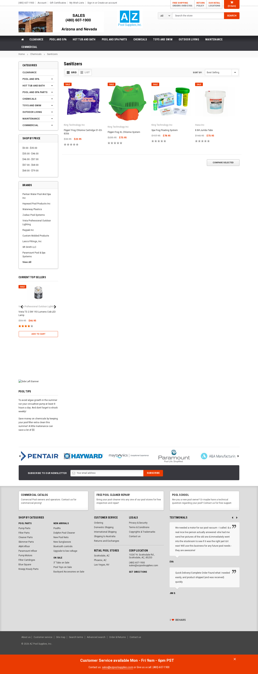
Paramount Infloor (28, 551)
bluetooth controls (63, 546)
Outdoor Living (189, 39)
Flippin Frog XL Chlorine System (124, 132)
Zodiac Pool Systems (33, 215)
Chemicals (140, 39)
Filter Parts (24, 532)
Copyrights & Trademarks (142, 532)
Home (22, 54)
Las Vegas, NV (101, 564)
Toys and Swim (162, 39)
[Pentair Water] (38, 456)
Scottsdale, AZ (102, 555)
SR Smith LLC (29, 247)
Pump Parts (24, 528)
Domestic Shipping (104, 527)
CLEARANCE (36, 39)
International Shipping (105, 532)
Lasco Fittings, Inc (32, 241)
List (87, 72)
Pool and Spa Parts (114, 39)
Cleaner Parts (26, 537)
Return (200, 4)
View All (26, 262)
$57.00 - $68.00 (30, 165)
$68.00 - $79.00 (30, 170)
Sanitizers (52, 54)
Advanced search (96, 637)
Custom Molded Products (35, 235)
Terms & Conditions (139, 527)
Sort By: (197, 72)
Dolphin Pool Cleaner (64, 532)
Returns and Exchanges (106, 541)
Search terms (76, 637)
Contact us (135, 536)
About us (26, 637)
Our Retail (214, 4)
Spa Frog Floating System (164, 130)
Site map (60, 637)
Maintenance (213, 39)
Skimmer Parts (26, 542)
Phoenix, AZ (100, 560)
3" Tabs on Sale (61, 562)
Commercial (29, 47)
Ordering (98, 522)
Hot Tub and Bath (84, 39)
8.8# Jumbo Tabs (204, 130)
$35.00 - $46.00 (30, 153)
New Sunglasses (62, 542)
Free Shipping (182, 4)
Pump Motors (25, 555)
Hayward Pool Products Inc (36, 203)
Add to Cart (38, 334)
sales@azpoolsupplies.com (117, 667)
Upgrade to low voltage (65, 551)
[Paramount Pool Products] (174, 456)
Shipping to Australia (104, 536)
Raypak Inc (28, 230)
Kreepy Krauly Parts (29, 569)
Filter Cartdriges (27, 560)
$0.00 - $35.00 (29, 148)
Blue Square (25, 564)
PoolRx (57, 528)
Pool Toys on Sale (62, 567)
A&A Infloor (24, 546)
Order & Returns (117, 637)
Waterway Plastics (32, 209)
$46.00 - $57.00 (30, 159)
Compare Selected (223, 162)
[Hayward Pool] (84, 456)
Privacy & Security (138, 522)
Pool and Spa (57, 39)
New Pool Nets (61, 537)
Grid (73, 72)
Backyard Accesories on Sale (68, 571)
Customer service (43, 637)
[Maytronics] (129, 456)
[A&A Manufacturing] (219, 456)
